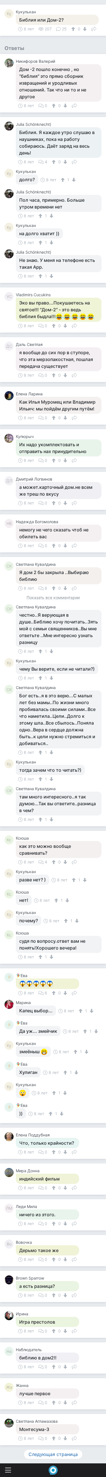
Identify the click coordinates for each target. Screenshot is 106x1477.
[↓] (84, 29)
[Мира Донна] (10, 1172)
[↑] (74, 29)
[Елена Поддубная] (10, 1136)
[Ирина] (10, 1315)
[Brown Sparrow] (10, 1279)
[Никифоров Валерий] (10, 63)
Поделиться (94, 28)
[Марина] (10, 1004)
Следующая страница (53, 1454)
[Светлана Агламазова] (10, 1423)
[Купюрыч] (10, 438)
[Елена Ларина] (10, 395)
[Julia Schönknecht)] (10, 126)
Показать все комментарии (53, 598)
